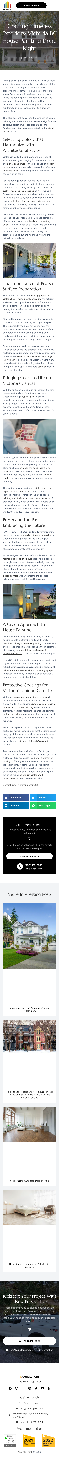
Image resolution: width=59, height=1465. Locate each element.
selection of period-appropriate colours (31, 201)
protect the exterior (13, 714)
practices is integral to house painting (22, 643)
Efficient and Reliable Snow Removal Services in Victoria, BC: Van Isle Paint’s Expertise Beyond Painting (29, 1094)
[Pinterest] (29, 1388)
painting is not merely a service (35, 535)
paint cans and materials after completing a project (28, 670)
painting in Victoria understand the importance (26, 498)
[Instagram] (16, 1388)
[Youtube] (42, 1388)
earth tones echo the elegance (18, 191)
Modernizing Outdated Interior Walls (29, 1180)
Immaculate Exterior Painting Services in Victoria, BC (29, 1009)
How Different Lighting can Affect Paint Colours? (29, 1265)
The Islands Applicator (29, 1381)
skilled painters (10, 575)
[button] (55, 5)
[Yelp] (49, 1388)
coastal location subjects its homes (31, 697)
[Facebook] (10, 1388)
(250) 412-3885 (33, 865)
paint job (42, 366)
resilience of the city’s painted (32, 741)
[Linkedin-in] (23, 1388)
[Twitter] (36, 1388)
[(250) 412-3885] (20, 866)
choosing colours (12, 170)
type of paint (28, 396)
